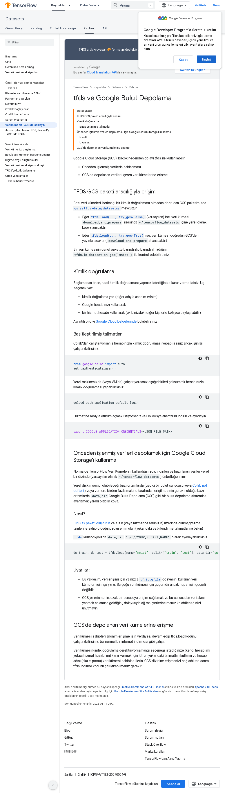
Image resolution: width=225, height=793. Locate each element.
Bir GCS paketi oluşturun (91, 523)
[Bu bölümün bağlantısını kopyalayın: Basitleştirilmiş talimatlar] (126, 334)
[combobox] (133, 5)
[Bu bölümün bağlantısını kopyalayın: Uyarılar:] (94, 570)
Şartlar (69, 774)
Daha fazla (88, 5)
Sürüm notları (154, 737)
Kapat (183, 60)
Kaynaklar (58, 5)
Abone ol (173, 784)
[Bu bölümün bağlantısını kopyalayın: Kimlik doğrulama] (118, 272)
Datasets (14, 19)
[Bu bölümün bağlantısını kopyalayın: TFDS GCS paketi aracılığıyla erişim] (160, 192)
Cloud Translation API (102, 72)
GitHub (200, 5)
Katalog (36, 28)
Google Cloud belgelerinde (116, 321)
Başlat (206, 59)
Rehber (89, 28)
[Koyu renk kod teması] (200, 358)
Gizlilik (82, 774)
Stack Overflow (155, 744)
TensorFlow (80, 87)
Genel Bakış (14, 28)
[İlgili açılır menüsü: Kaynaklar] (71, 5)
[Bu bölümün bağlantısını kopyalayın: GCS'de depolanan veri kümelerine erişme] (177, 625)
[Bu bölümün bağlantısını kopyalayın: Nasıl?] (89, 514)
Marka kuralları (155, 751)
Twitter (69, 744)
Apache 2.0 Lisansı (206, 687)
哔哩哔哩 (70, 751)
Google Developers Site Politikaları (136, 691)
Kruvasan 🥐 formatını (109, 49)
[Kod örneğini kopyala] (207, 358)
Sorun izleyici (154, 730)
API (104, 28)
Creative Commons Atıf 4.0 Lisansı (142, 687)
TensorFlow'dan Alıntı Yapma (165, 758)
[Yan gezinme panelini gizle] (53, 785)
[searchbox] (29, 42)
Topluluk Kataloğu (63, 28)
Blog (67, 730)
